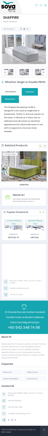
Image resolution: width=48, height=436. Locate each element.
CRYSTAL (35, 237)
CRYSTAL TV (13, 237)
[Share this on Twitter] (24, 29)
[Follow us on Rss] (15, 420)
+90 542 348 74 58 (24, 327)
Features (30, 91)
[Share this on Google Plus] (28, 29)
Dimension (10, 99)
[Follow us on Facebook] (9, 420)
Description (10, 91)
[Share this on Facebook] (21, 29)
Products (13, 22)
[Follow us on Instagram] (12, 420)
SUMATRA (24, 184)
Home (5, 22)
